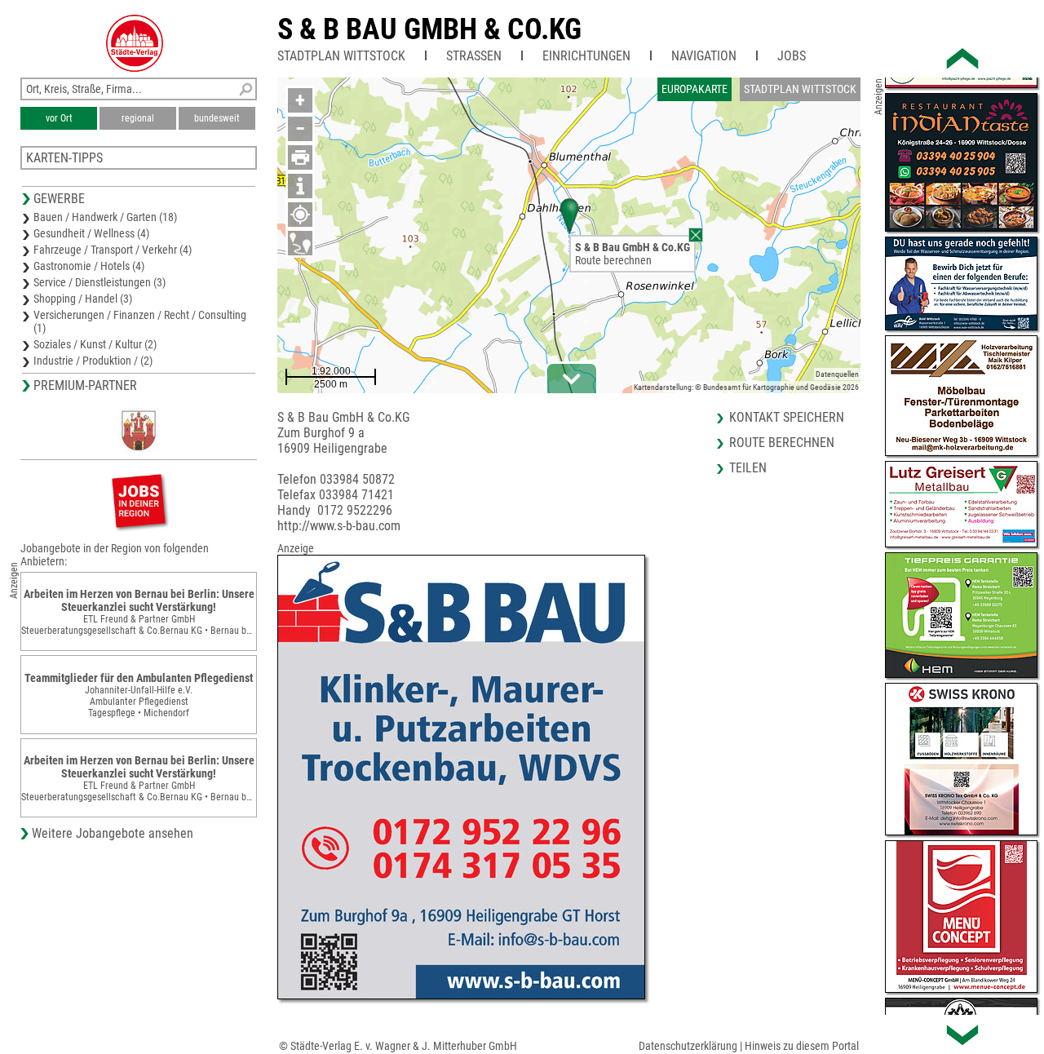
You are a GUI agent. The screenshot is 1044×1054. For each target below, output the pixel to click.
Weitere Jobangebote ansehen (112, 833)
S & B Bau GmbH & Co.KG (429, 29)
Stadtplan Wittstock (341, 56)
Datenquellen (837, 374)
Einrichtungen (586, 56)
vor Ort (59, 118)
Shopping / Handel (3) (82, 298)
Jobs (791, 56)
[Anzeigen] (138, 500)
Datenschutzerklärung (688, 1045)
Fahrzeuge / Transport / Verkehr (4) (112, 249)
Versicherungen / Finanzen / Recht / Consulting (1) (139, 321)
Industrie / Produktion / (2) (93, 360)
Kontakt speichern (786, 417)
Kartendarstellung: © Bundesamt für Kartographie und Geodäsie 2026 (746, 387)
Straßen (474, 56)
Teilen (748, 468)
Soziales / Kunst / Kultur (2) (95, 344)
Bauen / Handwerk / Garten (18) (105, 217)
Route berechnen (613, 260)
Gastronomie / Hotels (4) (88, 265)
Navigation (704, 56)
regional (138, 118)
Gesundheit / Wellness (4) (91, 233)
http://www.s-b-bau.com (338, 526)
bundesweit (217, 118)
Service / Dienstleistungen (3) (99, 282)
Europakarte (694, 88)
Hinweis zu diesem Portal (802, 1045)
